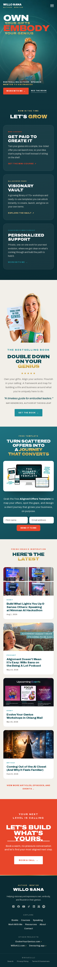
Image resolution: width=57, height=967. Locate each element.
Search (10, 961)
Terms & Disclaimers (41, 961)
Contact (28, 928)
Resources (31, 924)
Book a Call (28, 860)
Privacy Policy (22, 961)
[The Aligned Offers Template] (28, 476)
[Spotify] (43, 906)
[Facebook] (18, 906)
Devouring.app (37, 945)
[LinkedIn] (33, 906)
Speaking (38, 920)
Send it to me (28, 528)
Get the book (28, 413)
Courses (25, 920)
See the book (39, 91)
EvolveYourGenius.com (28, 941)
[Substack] (39, 906)
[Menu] (52, 6)
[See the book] (28, 316)
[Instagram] (13, 906)
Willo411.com (18, 945)
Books (15, 920)
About (43, 924)
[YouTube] (23, 906)
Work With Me (15, 91)
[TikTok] (28, 906)
